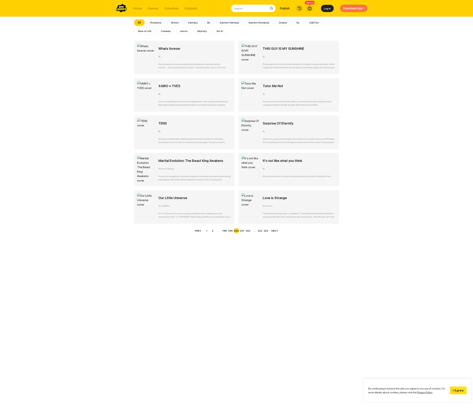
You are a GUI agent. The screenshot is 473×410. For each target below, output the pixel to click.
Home (137, 8)
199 (230, 230)
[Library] (299, 8)
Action (175, 22)
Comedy (166, 31)
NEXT (274, 230)
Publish (285, 8)
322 (260, 230)
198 (224, 230)
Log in (327, 8)
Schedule (171, 8)
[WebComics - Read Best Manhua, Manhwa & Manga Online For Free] (121, 8)
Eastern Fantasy (229, 22)
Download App (353, 8)
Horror (184, 31)
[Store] (309, 8)
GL (298, 22)
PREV (198, 230)
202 (248, 230)
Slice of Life (144, 31)
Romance (155, 22)
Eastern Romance (259, 22)
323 (266, 230)
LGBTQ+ (314, 22)
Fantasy (193, 22)
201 (242, 230)
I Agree (458, 390)
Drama (283, 22)
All (139, 22)
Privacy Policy (425, 392)
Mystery (202, 31)
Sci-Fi (220, 31)
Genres (153, 8)
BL (208, 22)
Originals (190, 8)
